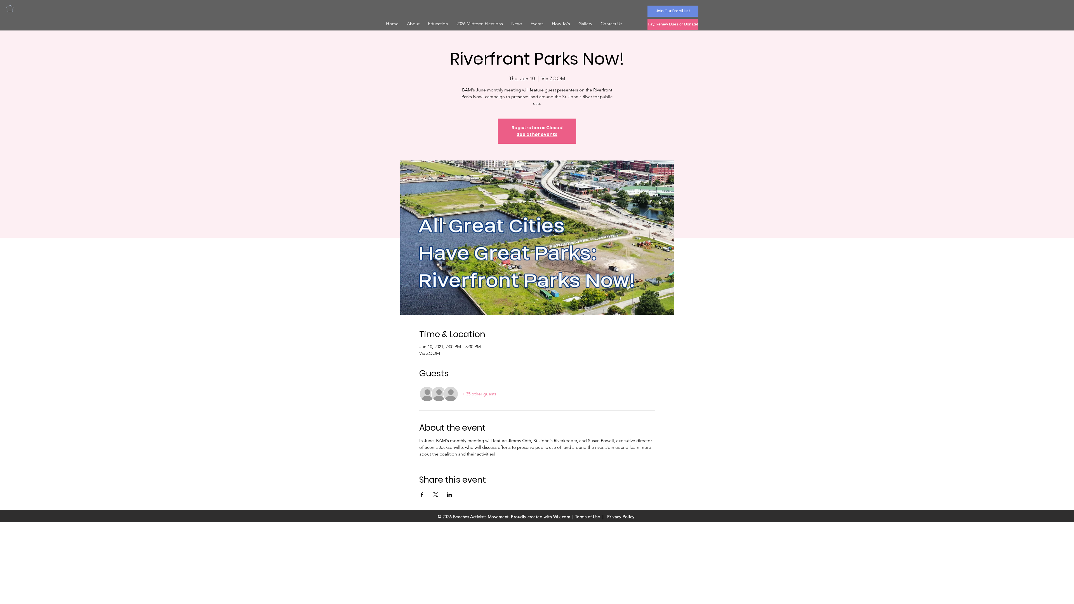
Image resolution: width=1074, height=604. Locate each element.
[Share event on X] (435, 494)
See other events (537, 134)
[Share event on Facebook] (422, 494)
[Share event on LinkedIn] (449, 494)
